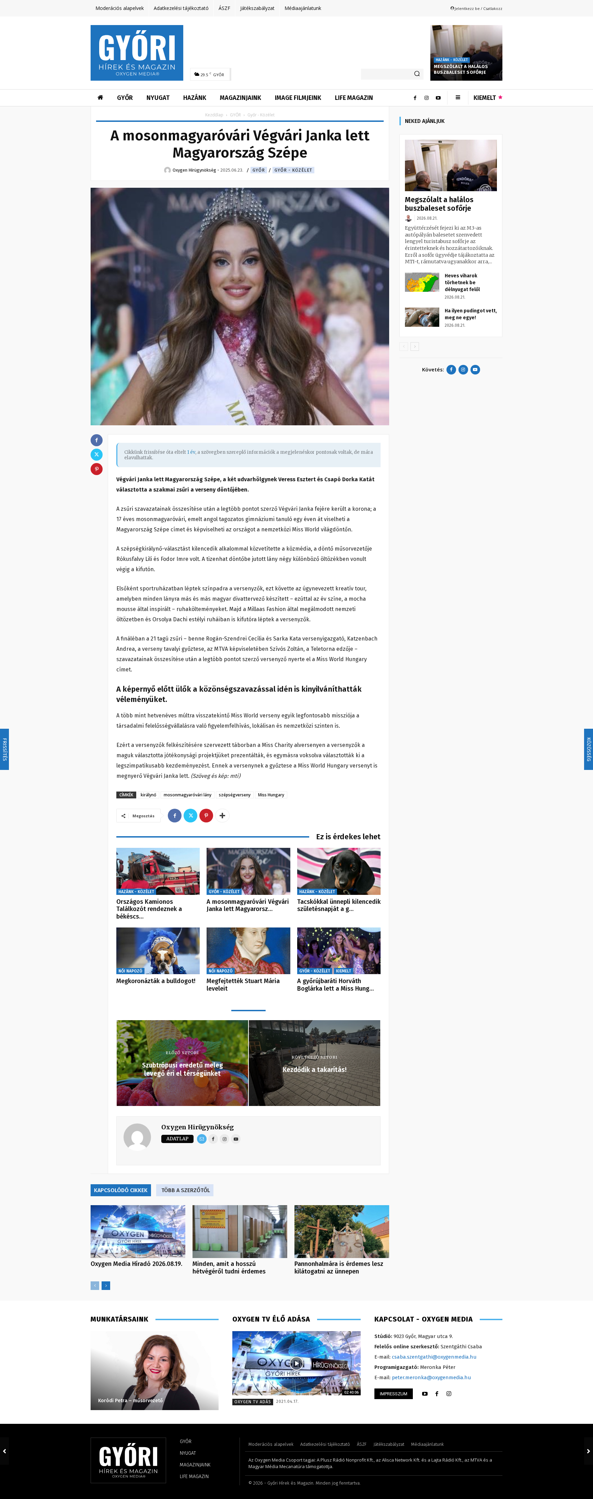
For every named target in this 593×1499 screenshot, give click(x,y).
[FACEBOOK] (437, 1394)
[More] (222, 815)
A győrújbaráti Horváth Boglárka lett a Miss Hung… (335, 984)
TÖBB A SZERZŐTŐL (185, 1190)
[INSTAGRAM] (449, 1394)
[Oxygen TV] (296, 1363)
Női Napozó (130, 971)
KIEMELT (343, 971)
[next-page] (106, 1285)
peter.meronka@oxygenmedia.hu (431, 1377)
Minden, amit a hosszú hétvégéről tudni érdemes (229, 1267)
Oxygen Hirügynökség (197, 1127)
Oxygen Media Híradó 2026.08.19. (136, 1264)
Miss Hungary (271, 795)
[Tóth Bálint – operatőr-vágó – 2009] (154, 1370)
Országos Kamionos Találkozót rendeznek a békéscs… (149, 909)
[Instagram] (426, 97)
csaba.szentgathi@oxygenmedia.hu (434, 1357)
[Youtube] (438, 97)
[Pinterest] (206, 815)
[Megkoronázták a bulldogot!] (158, 951)
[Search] (416, 74)
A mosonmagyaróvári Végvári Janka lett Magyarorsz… (248, 905)
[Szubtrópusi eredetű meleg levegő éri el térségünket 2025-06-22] (4, 1451)
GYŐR (235, 115)
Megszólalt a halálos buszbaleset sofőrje (461, 69)
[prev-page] (95, 1285)
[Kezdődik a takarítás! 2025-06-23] (588, 1451)
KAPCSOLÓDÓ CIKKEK (121, 1190)
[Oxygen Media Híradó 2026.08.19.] (138, 1231)
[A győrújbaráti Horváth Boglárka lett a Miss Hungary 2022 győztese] (339, 951)
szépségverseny (235, 795)
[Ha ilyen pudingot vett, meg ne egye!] (422, 317)
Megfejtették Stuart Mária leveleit (243, 984)
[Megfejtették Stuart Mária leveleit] (248, 951)
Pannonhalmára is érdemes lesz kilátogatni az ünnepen (338, 1267)
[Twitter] (190, 815)
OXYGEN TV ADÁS (252, 1401)
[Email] (202, 1139)
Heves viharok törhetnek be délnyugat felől (462, 282)
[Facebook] (414, 97)
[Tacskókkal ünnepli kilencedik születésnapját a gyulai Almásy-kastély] (339, 871)
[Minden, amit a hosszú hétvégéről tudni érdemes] (240, 1231)
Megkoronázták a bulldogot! (155, 981)
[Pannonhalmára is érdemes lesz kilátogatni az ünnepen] (341, 1231)
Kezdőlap (214, 115)
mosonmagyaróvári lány (187, 795)
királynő (148, 795)
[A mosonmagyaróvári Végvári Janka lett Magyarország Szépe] (248, 871)
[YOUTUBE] (425, 1394)
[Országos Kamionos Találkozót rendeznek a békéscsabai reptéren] (158, 871)
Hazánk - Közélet (452, 60)
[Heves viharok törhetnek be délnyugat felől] (422, 282)
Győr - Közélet (293, 170)
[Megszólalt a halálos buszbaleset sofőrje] (466, 53)
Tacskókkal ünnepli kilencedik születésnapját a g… (339, 905)
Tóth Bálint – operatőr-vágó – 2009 (138, 1401)
